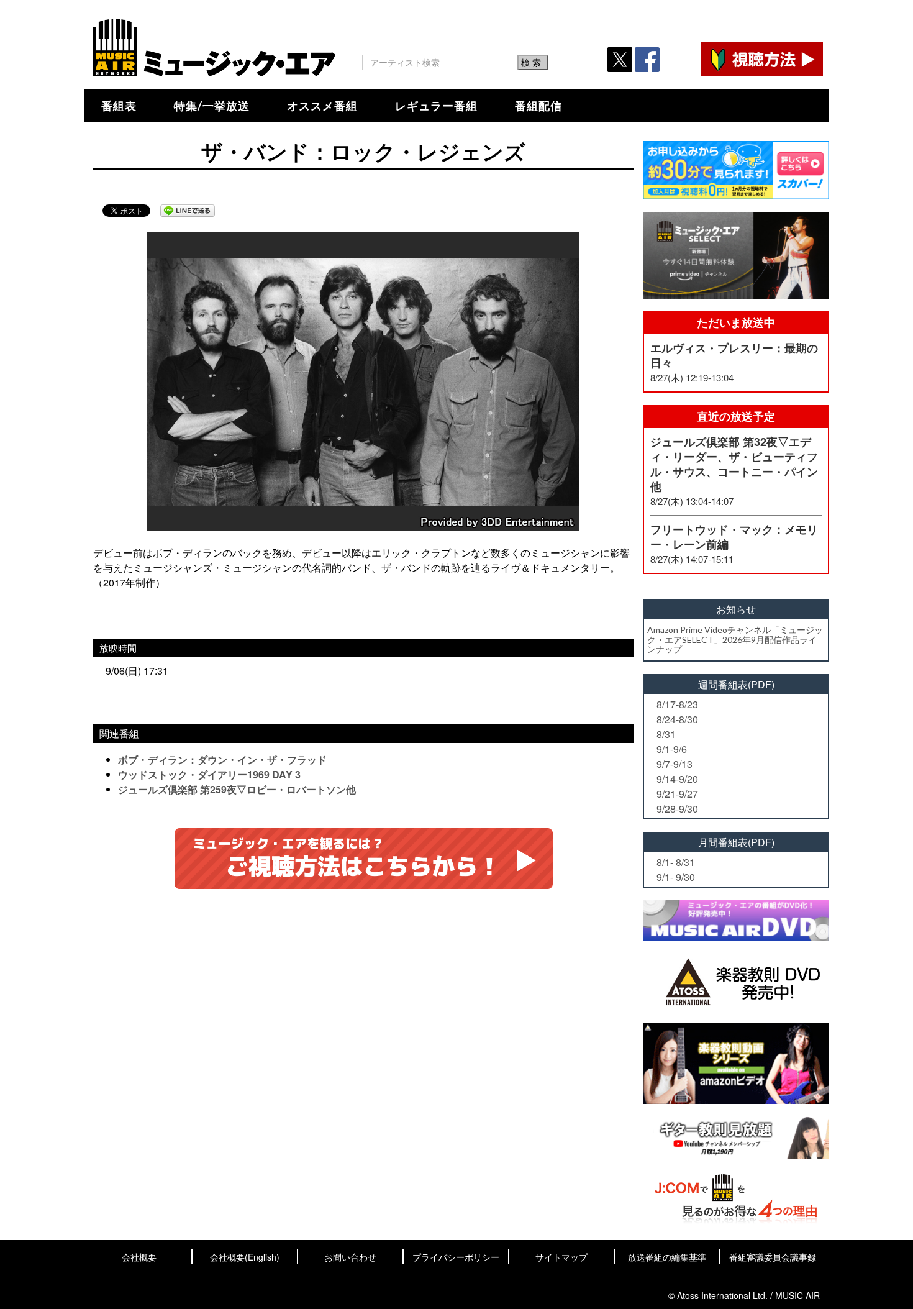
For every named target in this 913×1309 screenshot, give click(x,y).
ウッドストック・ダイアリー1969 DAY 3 (209, 774)
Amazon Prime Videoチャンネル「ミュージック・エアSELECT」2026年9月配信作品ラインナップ (735, 639)
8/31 (666, 734)
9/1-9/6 (671, 749)
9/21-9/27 (677, 794)
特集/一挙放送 (212, 105)
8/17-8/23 (677, 704)
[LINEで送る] (187, 210)
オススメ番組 (322, 105)
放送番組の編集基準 (667, 1257)
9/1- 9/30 (675, 877)
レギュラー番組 (436, 105)
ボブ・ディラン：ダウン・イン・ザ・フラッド (222, 759)
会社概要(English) (244, 1257)
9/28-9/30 (677, 808)
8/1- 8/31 (675, 862)
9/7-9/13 (674, 764)
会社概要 (139, 1257)
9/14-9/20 (677, 779)
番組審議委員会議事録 (772, 1257)
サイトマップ (561, 1257)
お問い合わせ (350, 1257)
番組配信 (538, 105)
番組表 (119, 105)
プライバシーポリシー (455, 1257)
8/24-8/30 (677, 719)
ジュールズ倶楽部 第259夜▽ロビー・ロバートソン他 (237, 789)
